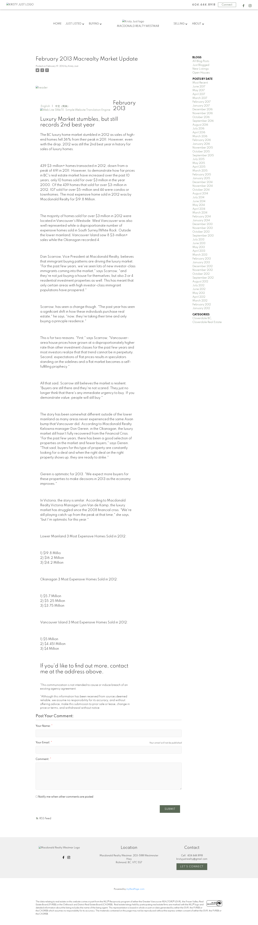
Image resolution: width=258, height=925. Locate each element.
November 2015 (202, 147)
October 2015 (201, 151)
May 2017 (198, 90)
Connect (227, 4)
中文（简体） (62, 106)
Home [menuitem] (57, 23)
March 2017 (199, 98)
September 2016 (203, 121)
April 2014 (198, 209)
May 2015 (198, 163)
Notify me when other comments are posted (65, 796)
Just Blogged (200, 65)
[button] (243, 5)
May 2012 (198, 293)
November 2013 (202, 228)
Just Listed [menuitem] (73, 23)
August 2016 (200, 125)
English (45, 106)
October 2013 (201, 232)
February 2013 (201, 258)
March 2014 (199, 212)
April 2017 (198, 94)
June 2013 (198, 243)
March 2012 (199, 300)
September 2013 (203, 235)
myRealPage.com (135, 889)
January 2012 (201, 308)
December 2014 (202, 182)
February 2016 (201, 140)
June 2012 (198, 289)
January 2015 (201, 178)
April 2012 (198, 297)
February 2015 (201, 174)
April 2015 (198, 167)
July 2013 (198, 239)
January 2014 (201, 220)
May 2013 (198, 247)
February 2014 (201, 216)
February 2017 (201, 102)
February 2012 (201, 304)
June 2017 (198, 86)
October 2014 (201, 190)
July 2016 (198, 128)
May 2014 (198, 205)
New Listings (200, 69)
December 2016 (202, 109)
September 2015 (203, 155)
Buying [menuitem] (94, 23)
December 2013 (202, 224)
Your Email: (43, 742)
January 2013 (201, 262)
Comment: (43, 759)
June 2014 (198, 201)
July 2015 (198, 159)
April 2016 (198, 132)
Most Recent (200, 82)
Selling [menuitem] (179, 23)
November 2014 (202, 186)
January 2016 (201, 144)
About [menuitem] (196, 23)
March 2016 (199, 136)
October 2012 (201, 274)
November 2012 (202, 270)
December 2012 (202, 266)
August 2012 (200, 281)
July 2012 (198, 285)
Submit (170, 809)
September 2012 (203, 278)
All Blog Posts (200, 61)
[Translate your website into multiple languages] (75, 110)
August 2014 (200, 193)
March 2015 (200, 170)
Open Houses (201, 72)
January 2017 (201, 105)
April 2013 (198, 251)
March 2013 (199, 255)
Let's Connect (192, 866)
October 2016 (201, 117)
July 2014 (198, 197)
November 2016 (202, 113)
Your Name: (43, 726)
